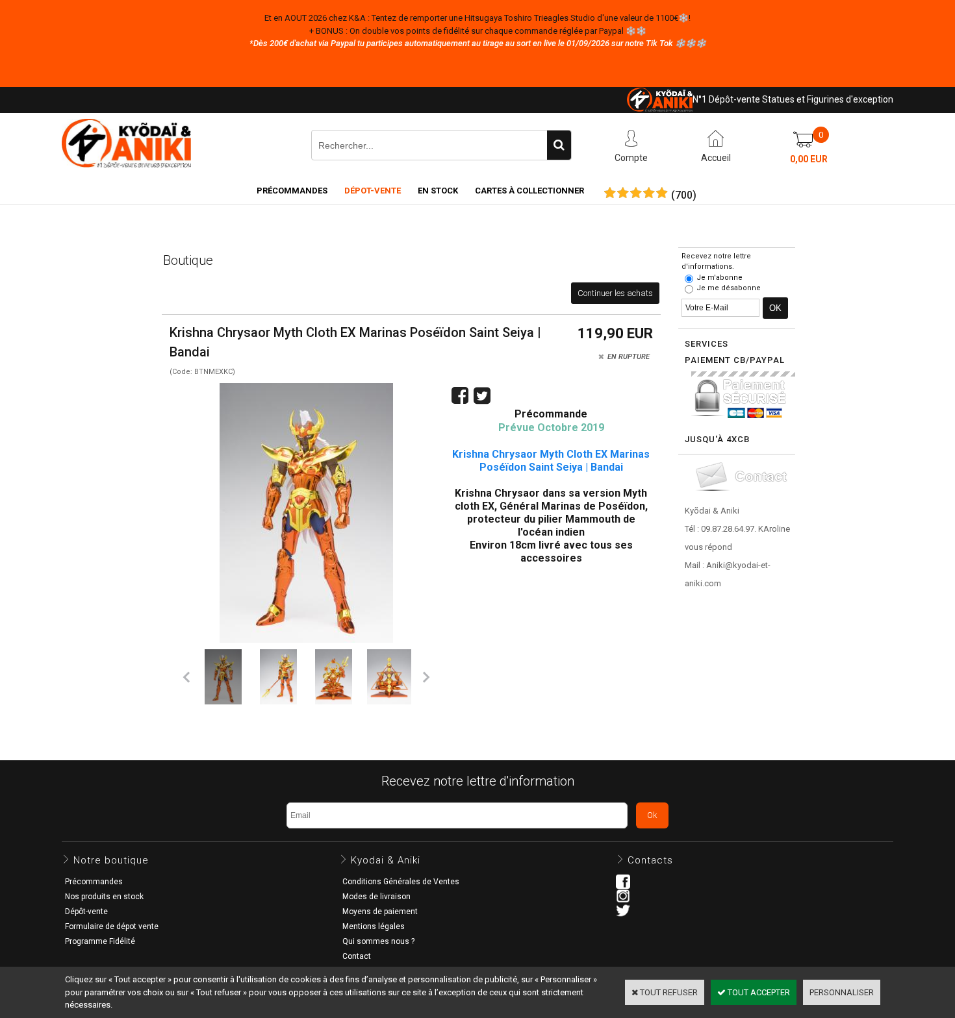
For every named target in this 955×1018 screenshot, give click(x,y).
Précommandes (292, 190)
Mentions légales (373, 926)
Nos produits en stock (104, 896)
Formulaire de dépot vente (112, 926)
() (683, 195)
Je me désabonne (728, 288)
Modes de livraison (376, 896)
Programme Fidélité (100, 941)
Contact (356, 956)
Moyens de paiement (380, 911)
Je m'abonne (719, 277)
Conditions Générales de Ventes (400, 881)
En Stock (438, 190)
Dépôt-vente (86, 911)
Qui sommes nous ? (378, 941)
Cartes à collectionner (529, 190)
